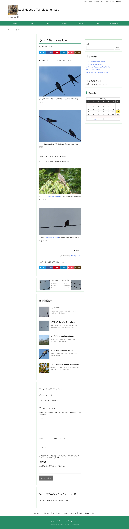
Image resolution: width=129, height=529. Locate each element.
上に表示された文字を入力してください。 (52, 466)
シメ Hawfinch (56, 308)
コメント (42, 418)
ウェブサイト (43, 447)
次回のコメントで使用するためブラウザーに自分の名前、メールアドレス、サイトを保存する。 (60, 457)
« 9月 (95, 119)
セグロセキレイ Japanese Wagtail (97, 72)
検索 (87, 44)
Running (96, 1)
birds (19, 30)
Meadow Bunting (52, 237)
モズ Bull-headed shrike (94, 64)
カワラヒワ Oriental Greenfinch (62, 322)
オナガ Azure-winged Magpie (61, 350)
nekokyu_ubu (75, 256)
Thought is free (75, 524)
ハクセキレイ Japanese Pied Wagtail (98, 67)
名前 (41, 438)
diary (107, 1)
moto (90, 1)
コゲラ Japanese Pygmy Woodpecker (65, 364)
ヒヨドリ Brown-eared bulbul (95, 61)
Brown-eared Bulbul (53, 196)
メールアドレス (59, 438)
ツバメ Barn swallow (93, 70)
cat (86, 1)
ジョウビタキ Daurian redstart (62, 336)
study (102, 1)
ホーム (11, 30)
